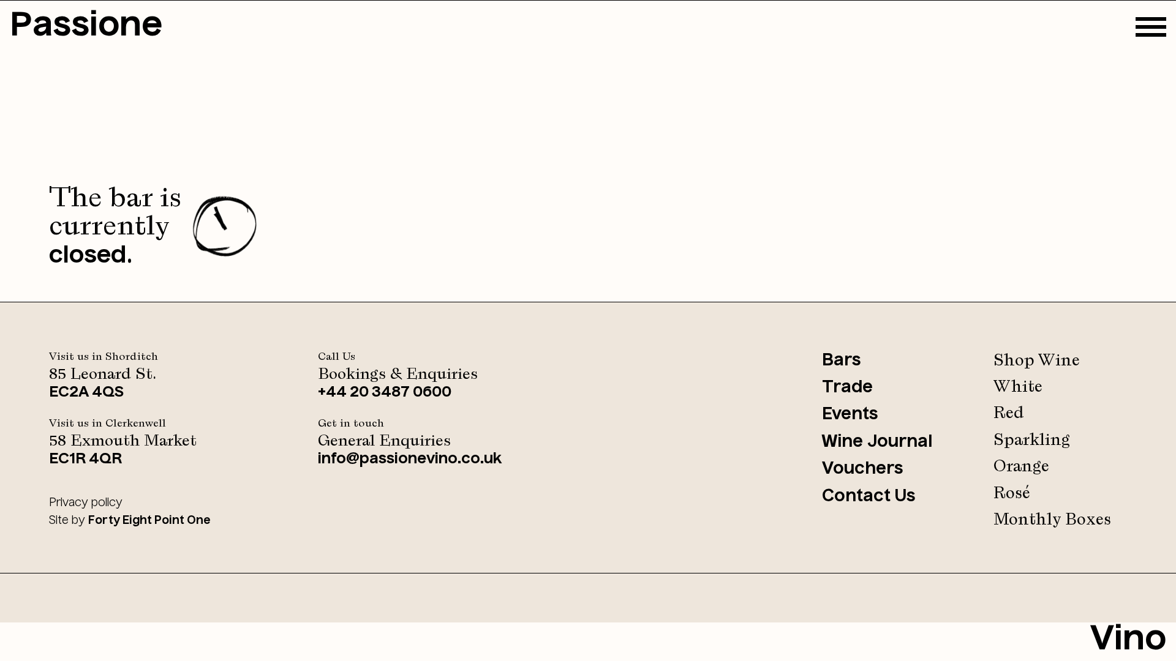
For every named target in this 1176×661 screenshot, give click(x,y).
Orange (1021, 466)
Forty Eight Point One (149, 520)
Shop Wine (1036, 361)
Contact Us (869, 496)
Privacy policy (86, 503)
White (1017, 387)
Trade (847, 387)
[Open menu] (1151, 27)
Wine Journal (877, 442)
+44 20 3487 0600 (384, 393)
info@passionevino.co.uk (410, 459)
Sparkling (1031, 440)
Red (1008, 413)
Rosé (1011, 493)
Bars (841, 361)
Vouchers (862, 469)
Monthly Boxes (1052, 520)
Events (850, 414)
